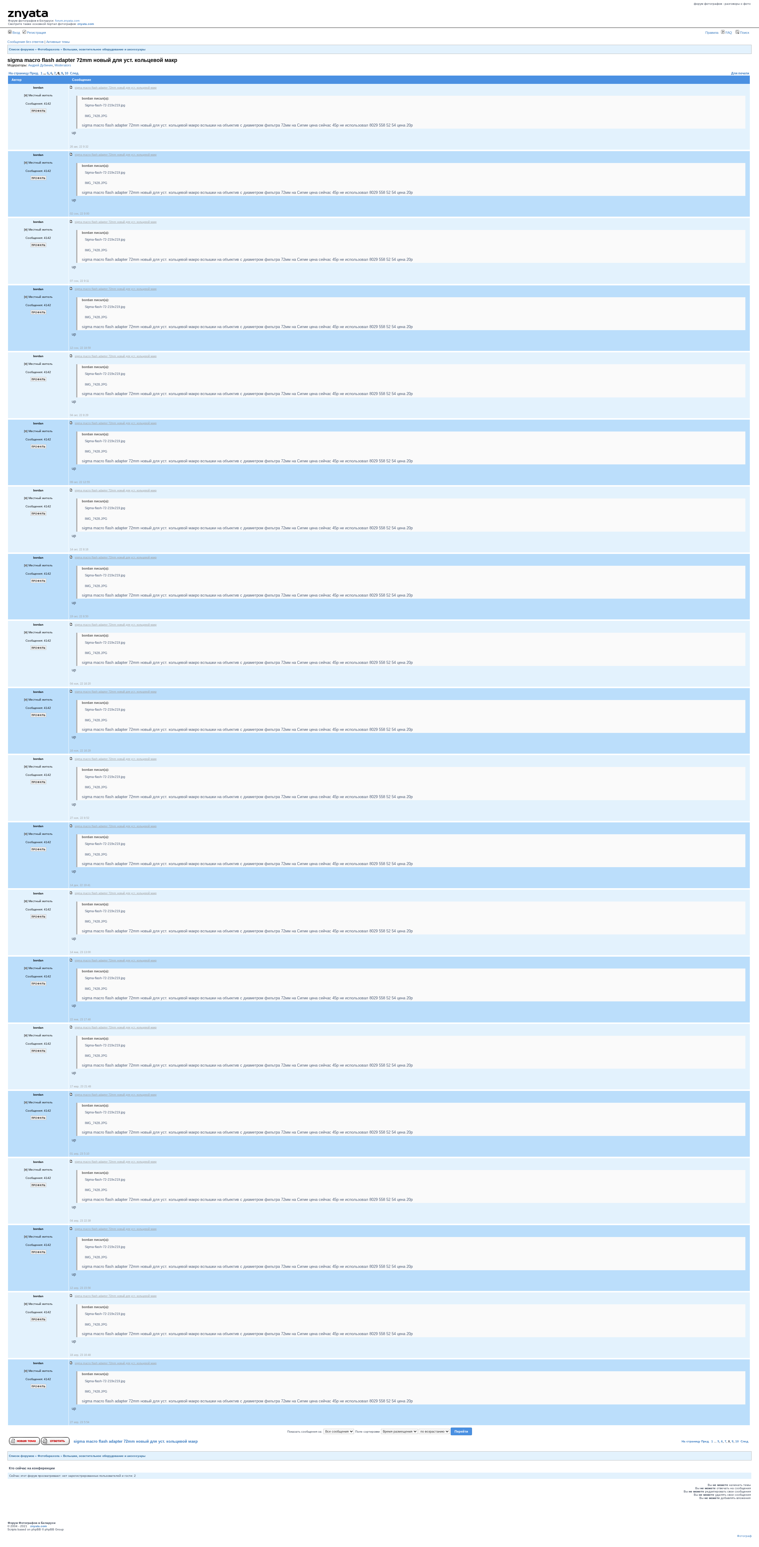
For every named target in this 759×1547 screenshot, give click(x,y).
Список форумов (21, 49)
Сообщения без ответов (25, 42)
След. (74, 73)
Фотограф (744, 1536)
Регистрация (36, 32)
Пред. (34, 73)
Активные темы (58, 42)
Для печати (740, 73)
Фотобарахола (49, 49)
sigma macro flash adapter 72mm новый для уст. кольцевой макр (136, 1441)
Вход (16, 32)
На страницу (19, 73)
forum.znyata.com (67, 20)
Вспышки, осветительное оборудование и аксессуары (104, 49)
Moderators (63, 65)
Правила (711, 32)
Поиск (744, 32)
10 (66, 73)
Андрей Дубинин (40, 65)
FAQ (728, 32)
